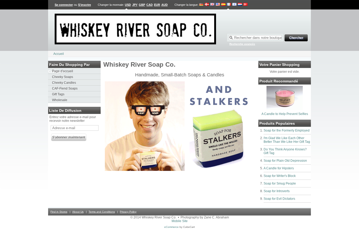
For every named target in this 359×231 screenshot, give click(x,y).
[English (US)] (218, 4)
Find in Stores (58, 211)
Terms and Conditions (102, 211)
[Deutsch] (201, 4)
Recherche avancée (242, 44)
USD (128, 4)
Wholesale (59, 100)
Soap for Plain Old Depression (285, 160)
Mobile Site (180, 221)
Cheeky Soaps (62, 77)
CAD (149, 4)
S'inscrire (84, 4)
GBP (142, 4)
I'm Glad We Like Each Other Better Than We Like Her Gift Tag (287, 140)
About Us (78, 211)
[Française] (229, 4)
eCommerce (171, 226)
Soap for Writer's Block (280, 176)
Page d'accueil (62, 71)
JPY (134, 4)
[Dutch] (240, 4)
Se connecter (64, 4)
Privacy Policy (128, 211)
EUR (157, 4)
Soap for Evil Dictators (279, 199)
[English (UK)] (212, 4)
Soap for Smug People (280, 183)
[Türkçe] (245, 4)
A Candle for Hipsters (279, 168)
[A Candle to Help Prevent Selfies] (284, 109)
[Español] (223, 4)
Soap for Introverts (277, 191)
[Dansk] (206, 4)
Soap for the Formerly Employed (287, 130)
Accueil (58, 54)
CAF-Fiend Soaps (65, 88)
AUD (164, 4)
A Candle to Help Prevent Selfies (284, 114)
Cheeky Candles (64, 83)
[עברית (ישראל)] (234, 4)
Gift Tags (58, 94)
